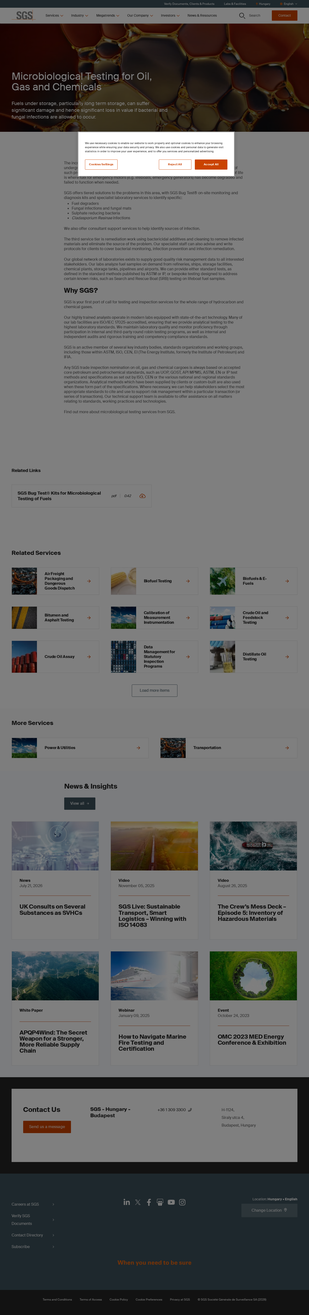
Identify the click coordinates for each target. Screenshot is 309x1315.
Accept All (211, 164)
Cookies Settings (101, 164)
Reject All (175, 164)
